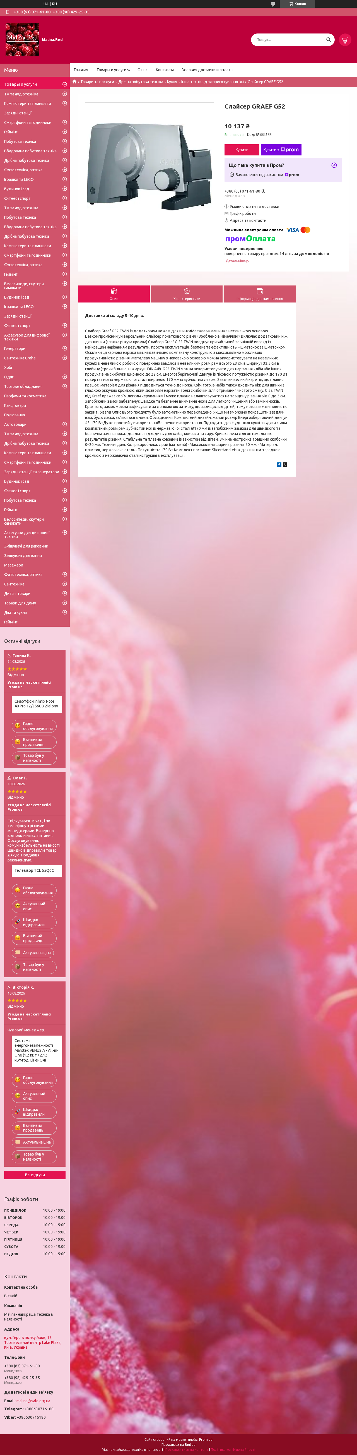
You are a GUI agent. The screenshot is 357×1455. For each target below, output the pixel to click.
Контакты (165, 70)
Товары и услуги (111, 70)
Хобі (8, 367)
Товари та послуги (97, 82)
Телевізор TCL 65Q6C (34, 870)
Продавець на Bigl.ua (178, 1444)
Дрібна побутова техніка (140, 82)
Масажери (13, 565)
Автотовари (15, 424)
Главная (81, 70)
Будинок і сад (16, 189)
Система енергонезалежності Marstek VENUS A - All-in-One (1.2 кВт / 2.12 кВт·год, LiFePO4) (37, 1050)
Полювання (14, 415)
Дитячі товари (17, 593)
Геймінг (11, 132)
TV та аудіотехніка (21, 94)
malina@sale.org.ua (33, 1401)
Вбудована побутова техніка (30, 151)
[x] (285, 465)
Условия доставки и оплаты (207, 70)
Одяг (9, 377)
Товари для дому (20, 603)
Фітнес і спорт (17, 198)
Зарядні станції (18, 113)
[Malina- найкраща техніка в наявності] (22, 39)
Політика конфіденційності (233, 1449)
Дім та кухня (15, 612)
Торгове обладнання (23, 386)
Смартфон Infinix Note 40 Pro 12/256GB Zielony (36, 704)
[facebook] (279, 465)
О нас (143, 70)
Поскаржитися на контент (186, 1449)
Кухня (172, 82)
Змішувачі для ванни (23, 555)
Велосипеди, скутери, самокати (24, 286)
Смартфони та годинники (27, 122)
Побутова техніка (20, 141)
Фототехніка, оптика (23, 170)
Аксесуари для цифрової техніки (27, 337)
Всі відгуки (35, 1175)
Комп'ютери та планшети (27, 103)
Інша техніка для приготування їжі (212, 82)
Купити (242, 150)
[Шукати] (328, 39)
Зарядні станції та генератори (31, 472)
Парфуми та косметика (25, 396)
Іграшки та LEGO (19, 179)
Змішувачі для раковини (26, 546)
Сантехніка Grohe (20, 358)
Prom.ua (206, 1439)
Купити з (271, 150)
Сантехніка (14, 584)
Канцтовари (15, 405)
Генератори (14, 348)
